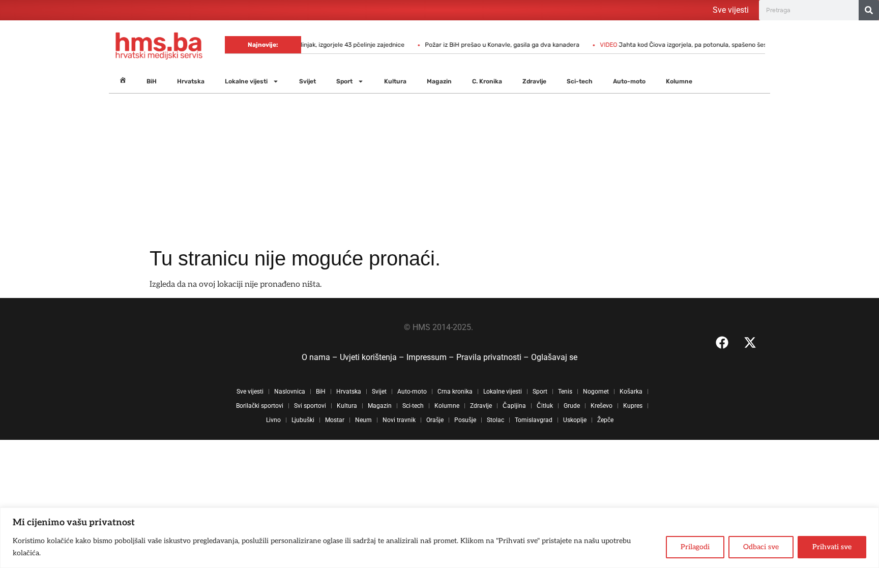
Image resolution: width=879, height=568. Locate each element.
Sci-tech (580, 81)
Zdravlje (534, 81)
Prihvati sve (832, 547)
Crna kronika (455, 391)
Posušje (465, 420)
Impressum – (431, 357)
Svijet (307, 81)
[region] (439, 537)
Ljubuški (302, 420)
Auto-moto (629, 81)
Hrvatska (190, 81)
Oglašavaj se (554, 357)
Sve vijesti (731, 10)
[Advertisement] (439, 170)
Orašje (435, 420)
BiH (151, 81)
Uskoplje (575, 420)
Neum (363, 420)
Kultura (395, 81)
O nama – (321, 357)
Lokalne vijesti (246, 81)
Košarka (631, 391)
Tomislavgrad (533, 420)
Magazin (439, 81)
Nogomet (596, 391)
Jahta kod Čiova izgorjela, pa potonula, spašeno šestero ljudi (685, 44)
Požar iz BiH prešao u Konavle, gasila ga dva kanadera (491, 44)
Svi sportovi (310, 405)
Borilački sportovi (259, 405)
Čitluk (545, 405)
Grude (572, 405)
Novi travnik (399, 420)
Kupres (632, 405)
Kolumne (679, 81)
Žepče (605, 420)
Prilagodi (695, 547)
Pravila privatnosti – (493, 357)
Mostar (334, 420)
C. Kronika (487, 81)
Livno (273, 420)
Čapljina (514, 405)
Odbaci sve (761, 547)
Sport (344, 81)
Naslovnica (289, 391)
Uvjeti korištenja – (373, 357)
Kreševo (601, 405)
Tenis (565, 391)
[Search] (869, 10)
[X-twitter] (750, 342)
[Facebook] (722, 342)
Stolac (495, 420)
